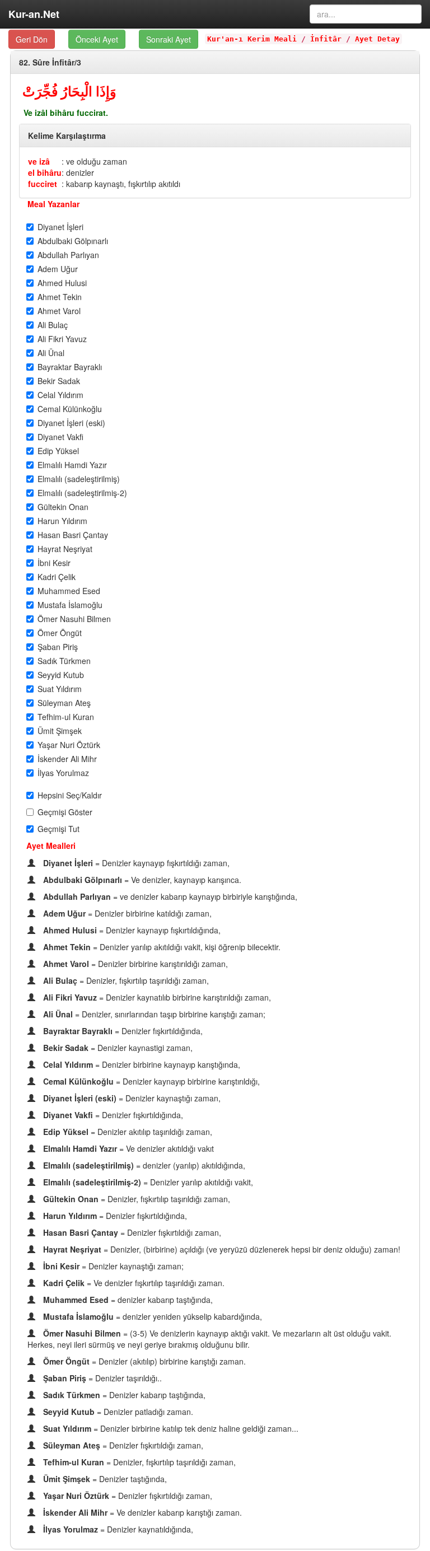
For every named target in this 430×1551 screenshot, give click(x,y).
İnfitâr (326, 39)
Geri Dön (32, 39)
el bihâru (45, 172)
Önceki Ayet (97, 39)
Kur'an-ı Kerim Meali (252, 39)
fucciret (42, 183)
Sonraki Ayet (168, 39)
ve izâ (39, 161)
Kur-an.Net (33, 14)
